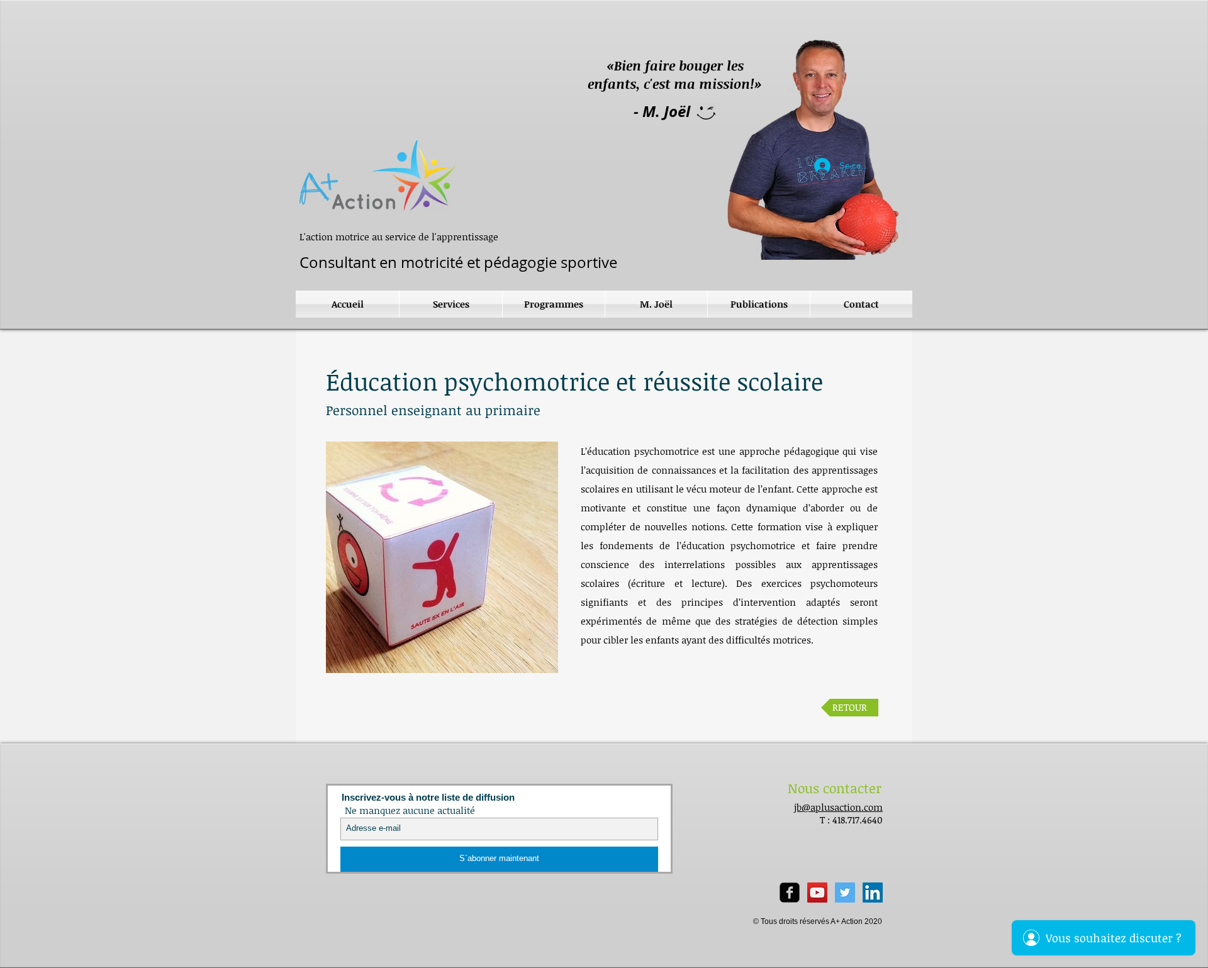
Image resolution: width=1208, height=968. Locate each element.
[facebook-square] (790, 892)
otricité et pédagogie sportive (456, 262)
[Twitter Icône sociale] (845, 892)
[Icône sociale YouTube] (817, 892)
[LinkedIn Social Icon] (873, 892)
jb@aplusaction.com (838, 807)
